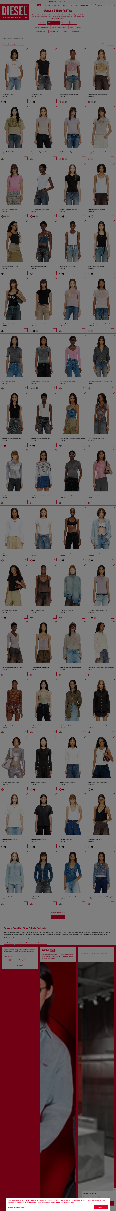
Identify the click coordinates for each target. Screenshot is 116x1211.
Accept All (101, 1207)
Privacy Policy (59, 1202)
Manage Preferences (43, 1202)
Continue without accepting (16, 1207)
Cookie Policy (70, 1202)
